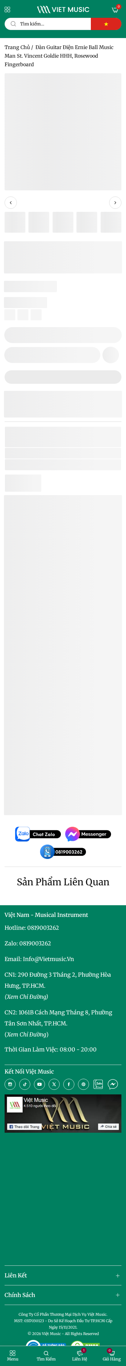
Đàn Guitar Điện (69, 464)
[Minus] (12, 335)
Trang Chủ (17, 47)
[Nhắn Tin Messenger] (112, 1084)
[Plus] (113, 335)
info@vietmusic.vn (48, 959)
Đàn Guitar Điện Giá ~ (65, 781)
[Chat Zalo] (98, 1084)
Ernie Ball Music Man (71, 453)
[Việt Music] (63, 9)
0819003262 (43, 927)
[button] (110, 355)
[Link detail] (10, 1084)
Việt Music (55, 631)
